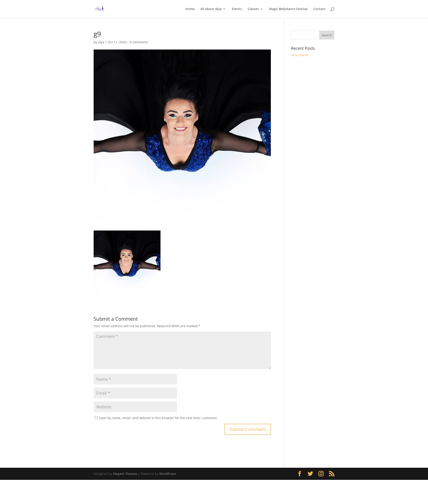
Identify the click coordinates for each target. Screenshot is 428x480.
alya (101, 42)
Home (190, 9)
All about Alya (211, 9)
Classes (253, 9)
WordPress (167, 474)
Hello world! (300, 55)
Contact (319, 9)
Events (237, 9)
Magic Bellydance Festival (288, 9)
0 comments (139, 42)
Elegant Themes (125, 474)
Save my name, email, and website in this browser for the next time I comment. (158, 418)
